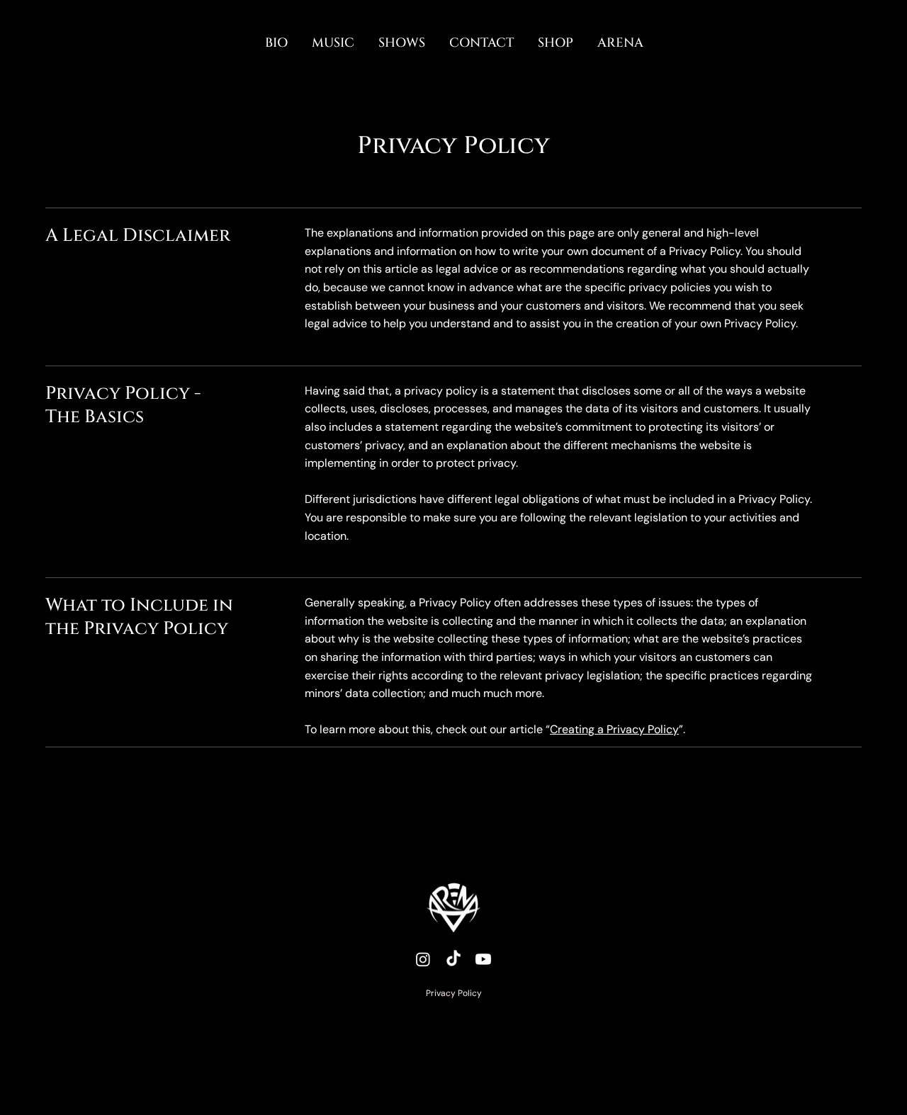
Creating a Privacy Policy (614, 729)
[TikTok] (453, 959)
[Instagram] (423, 959)
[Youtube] (483, 959)
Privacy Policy (454, 993)
